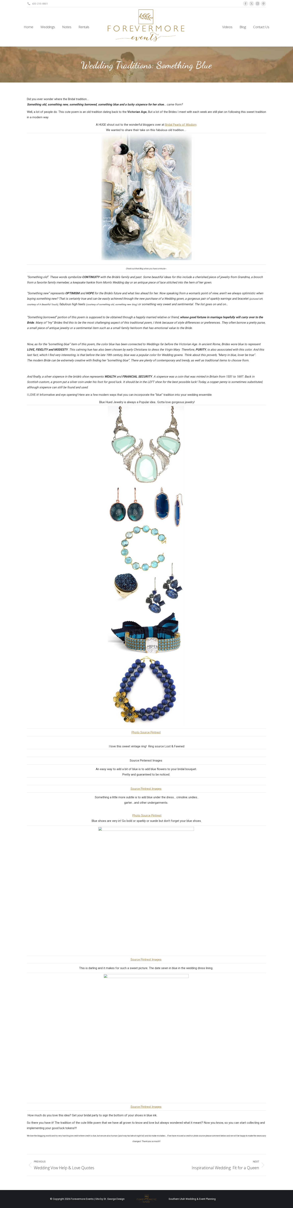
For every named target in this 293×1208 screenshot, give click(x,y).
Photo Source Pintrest (146, 732)
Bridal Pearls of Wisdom (181, 124)
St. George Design (114, 1198)
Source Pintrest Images (146, 788)
